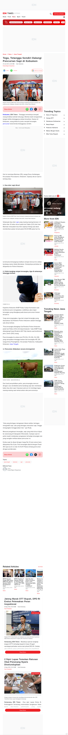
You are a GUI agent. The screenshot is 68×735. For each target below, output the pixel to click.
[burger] (64, 17)
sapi (18, 229)
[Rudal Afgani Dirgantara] (5, 488)
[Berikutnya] (43, 578)
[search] (51, 14)
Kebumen (6, 119)
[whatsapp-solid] (27, 113)
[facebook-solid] (31, 113)
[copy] (39, 113)
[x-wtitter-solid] (35, 113)
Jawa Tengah (23, 355)
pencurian (20, 128)
